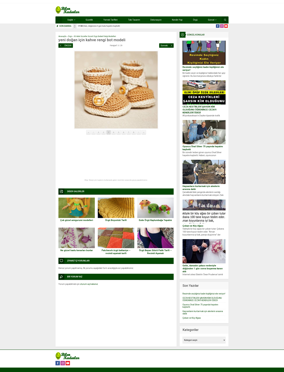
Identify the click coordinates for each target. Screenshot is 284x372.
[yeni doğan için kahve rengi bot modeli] (116, 90)
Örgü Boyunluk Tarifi (116, 220)
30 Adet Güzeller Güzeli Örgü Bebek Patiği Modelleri (95, 36)
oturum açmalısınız (89, 284)
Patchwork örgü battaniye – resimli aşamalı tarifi (116, 252)
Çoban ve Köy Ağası (193, 226)
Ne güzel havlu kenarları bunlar (76, 250)
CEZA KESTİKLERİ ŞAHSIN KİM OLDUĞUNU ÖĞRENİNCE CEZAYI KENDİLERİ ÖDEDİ (199, 109)
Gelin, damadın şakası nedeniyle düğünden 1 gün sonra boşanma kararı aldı (203, 268)
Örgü (70, 36)
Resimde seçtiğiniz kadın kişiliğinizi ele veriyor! (203, 68)
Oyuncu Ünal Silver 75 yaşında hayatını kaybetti (203, 148)
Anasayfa (62, 36)
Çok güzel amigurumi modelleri (76, 220)
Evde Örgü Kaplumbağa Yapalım (155, 220)
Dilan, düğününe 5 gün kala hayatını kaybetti (99, 26)
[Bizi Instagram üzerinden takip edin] (222, 26)
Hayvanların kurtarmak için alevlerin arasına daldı (201, 188)
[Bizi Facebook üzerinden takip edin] (218, 26)
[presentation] (74, 25)
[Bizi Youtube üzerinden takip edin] (226, 26)
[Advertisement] (116, 157)
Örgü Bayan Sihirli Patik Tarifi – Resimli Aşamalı (155, 252)
